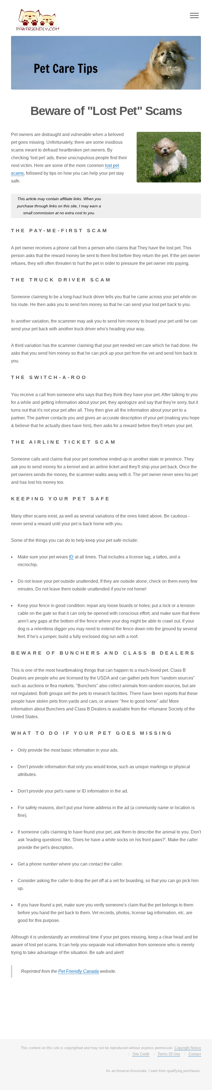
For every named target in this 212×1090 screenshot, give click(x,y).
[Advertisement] (150, 207)
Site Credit (140, 1054)
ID (71, 557)
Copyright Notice (187, 1048)
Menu (194, 15)
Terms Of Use (169, 1054)
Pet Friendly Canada (78, 971)
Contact (195, 1054)
